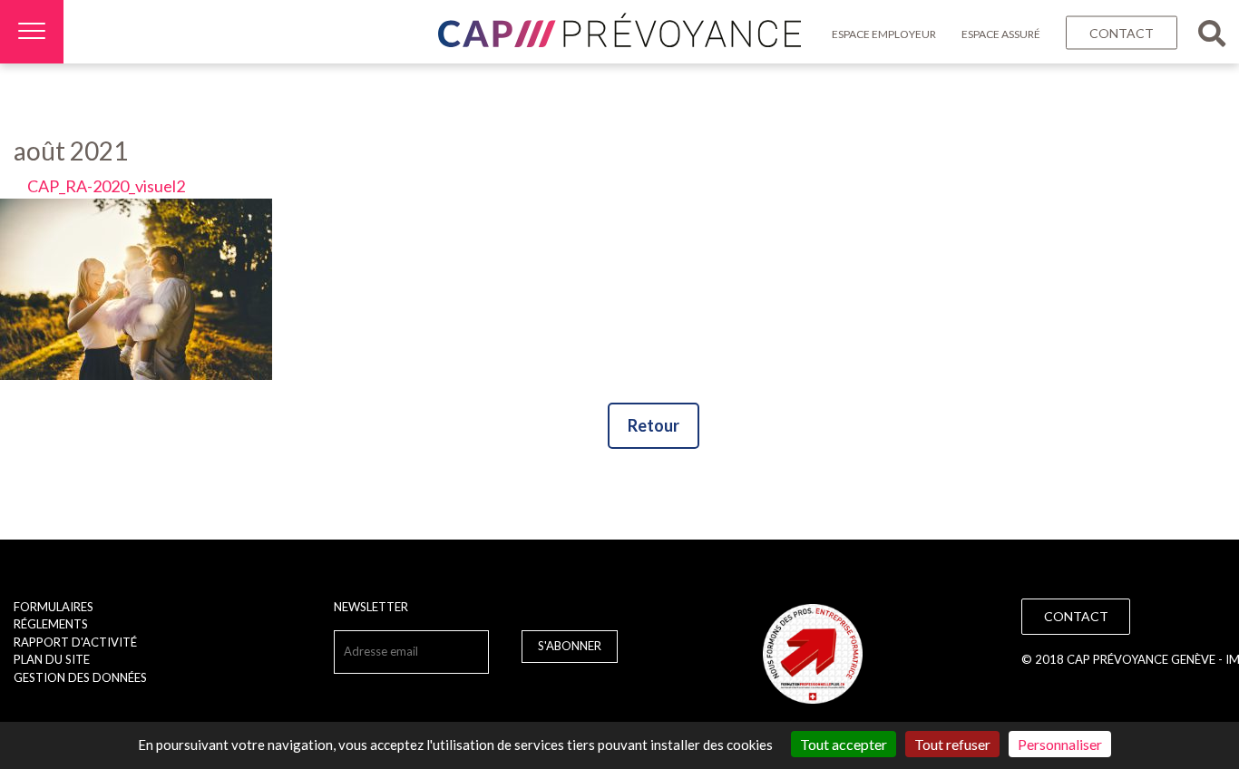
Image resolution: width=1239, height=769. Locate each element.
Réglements (51, 624)
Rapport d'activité (75, 642)
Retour (653, 425)
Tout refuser (952, 744)
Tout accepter (843, 744)
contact (1121, 33)
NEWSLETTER (371, 606)
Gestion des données (80, 677)
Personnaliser (1060, 744)
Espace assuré (1000, 34)
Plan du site (52, 659)
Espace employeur (884, 34)
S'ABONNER (569, 645)
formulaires (53, 606)
